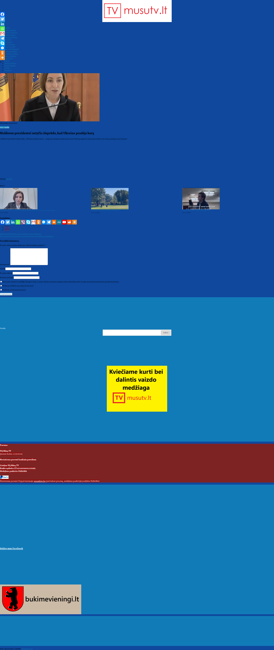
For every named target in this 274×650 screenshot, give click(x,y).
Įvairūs (6, 68)
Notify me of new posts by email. (14, 290)
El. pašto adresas (6, 273)
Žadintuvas (8, 42)
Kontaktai (8, 70)
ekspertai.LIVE (9, 47)
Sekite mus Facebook (11, 548)
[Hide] (1, 62)
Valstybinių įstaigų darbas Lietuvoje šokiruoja (20, 234)
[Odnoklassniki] (38, 222)
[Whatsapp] (18, 222)
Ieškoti (165, 332)
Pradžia (7, 28)
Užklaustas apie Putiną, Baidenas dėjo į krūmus (105, 210)
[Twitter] (7, 222)
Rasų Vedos (8, 58)
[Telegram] (48, 222)
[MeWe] (59, 222)
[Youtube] (64, 222)
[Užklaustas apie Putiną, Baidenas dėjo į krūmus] (135, 198)
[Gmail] (33, 222)
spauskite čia (39, 481)
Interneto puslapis (6, 277)
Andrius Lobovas (10, 63)
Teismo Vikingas (10, 56)
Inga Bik (9, 179)
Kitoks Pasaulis (10, 65)
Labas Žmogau (9, 44)
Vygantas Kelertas (10, 37)
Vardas (2, 269)
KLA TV (7, 61)
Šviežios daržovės (10, 32)
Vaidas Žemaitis (10, 30)
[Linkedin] (12, 222)
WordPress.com (27, 649)
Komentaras (5, 264)
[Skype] (28, 222)
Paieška (3, 328)
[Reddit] (69, 222)
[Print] (54, 222)
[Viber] (23, 222)
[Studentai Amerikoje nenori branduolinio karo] (226, 198)
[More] (74, 222)
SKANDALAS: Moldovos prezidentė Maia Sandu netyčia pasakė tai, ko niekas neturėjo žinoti (27, 210)
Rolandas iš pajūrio (11, 54)
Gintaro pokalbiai (10, 51)
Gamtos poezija (10, 35)
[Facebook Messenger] (43, 222)
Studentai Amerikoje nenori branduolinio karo (196, 210)
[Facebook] (2, 222)
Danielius (7, 40)
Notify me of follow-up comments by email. (18, 286)
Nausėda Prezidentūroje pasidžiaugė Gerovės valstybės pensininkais (26, 236)
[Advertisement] (64, 312)
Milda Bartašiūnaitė (11, 49)
